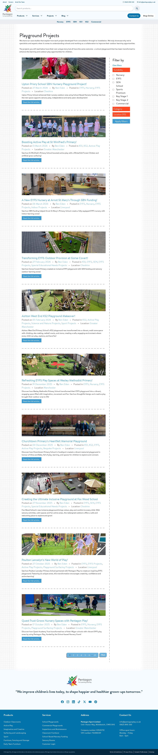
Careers (11, 2)
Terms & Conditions (116, 752)
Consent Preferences (141, 752)
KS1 (80, 21)
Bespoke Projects (52, 448)
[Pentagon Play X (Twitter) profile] (84, 702)
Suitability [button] (118, 70)
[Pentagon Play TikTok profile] (79, 702)
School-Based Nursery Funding (55, 736)
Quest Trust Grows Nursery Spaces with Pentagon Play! (55, 621)
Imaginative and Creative (14, 729)
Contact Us (133, 15)
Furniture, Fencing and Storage (16, 740)
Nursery (60, 21)
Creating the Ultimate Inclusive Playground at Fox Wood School (60, 499)
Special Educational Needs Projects (49, 265)
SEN (75, 21)
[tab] (121, 70)
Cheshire (48, 91)
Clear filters (117, 65)
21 (95, 655)
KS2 (86, 21)
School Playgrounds (50, 721)
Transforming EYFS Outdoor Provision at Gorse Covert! (55, 258)
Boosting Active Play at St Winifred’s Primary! (49, 142)
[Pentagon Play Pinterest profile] (95, 702)
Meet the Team (20, 2)
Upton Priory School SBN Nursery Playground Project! (54, 84)
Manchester (50, 387)
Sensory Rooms (48, 740)
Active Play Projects (32, 448)
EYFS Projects (95, 563)
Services (35, 15)
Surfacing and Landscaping (15, 732)
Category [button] (118, 109)
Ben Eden (60, 87)
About (5, 2)
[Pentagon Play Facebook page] (62, 702)
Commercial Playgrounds (52, 725)
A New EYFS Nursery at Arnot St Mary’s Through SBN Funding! (59, 200)
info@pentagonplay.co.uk (147, 2)
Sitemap (151, 752)
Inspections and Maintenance (54, 729)
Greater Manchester (54, 149)
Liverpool (65, 207)
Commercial (96, 21)
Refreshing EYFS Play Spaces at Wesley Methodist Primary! (57, 380)
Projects (50, 15)
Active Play (8, 725)
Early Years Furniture (12, 744)
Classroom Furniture (50, 732)
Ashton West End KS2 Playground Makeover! (48, 316)
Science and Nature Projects (45, 323)
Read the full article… (31, 102)
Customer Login (48, 744)
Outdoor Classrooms (12, 721)
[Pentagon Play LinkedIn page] (73, 702)
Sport (6, 736)
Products (20, 15)
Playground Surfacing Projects (58, 567)
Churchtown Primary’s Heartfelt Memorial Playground (54, 441)
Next (103, 654)
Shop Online (148, 15)
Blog (63, 15)
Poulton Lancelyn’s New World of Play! (45, 560)
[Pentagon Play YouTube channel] (90, 702)
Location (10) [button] (120, 114)
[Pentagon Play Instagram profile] (68, 702)
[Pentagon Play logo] (7, 11)
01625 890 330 (129, 2)
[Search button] (137, 8)
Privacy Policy (128, 752)
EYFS (68, 21)
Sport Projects (68, 323)
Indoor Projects (39, 207)
